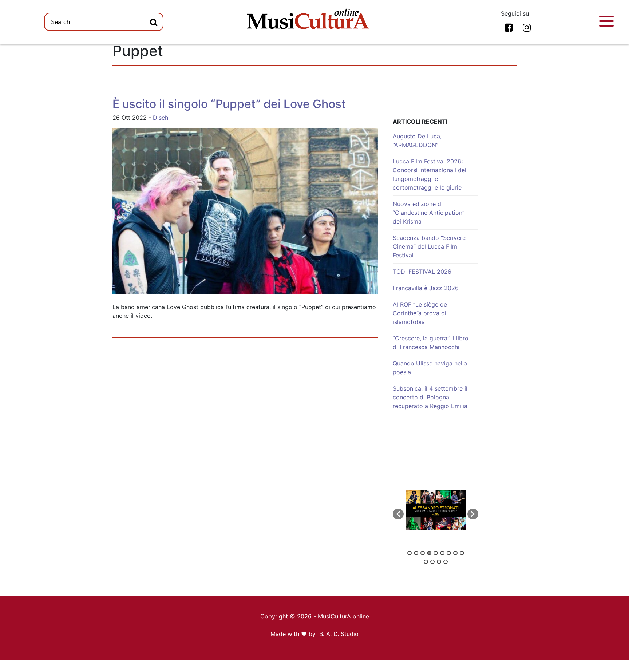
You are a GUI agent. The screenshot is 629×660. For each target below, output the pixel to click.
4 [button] (429, 553)
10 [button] (426, 562)
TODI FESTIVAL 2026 (422, 271)
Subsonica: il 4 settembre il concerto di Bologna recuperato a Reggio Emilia (430, 397)
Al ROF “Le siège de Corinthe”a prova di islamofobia (420, 313)
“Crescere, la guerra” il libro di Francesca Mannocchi (430, 343)
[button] (398, 514)
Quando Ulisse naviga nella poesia (430, 368)
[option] (436, 510)
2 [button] (416, 553)
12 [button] (439, 562)
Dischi (161, 117)
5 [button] (436, 553)
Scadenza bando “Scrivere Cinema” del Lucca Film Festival (429, 246)
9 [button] (462, 553)
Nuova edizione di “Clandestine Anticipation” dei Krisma (428, 212)
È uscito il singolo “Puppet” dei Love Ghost (229, 104)
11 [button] (432, 562)
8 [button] (455, 553)
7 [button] (449, 553)
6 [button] (442, 553)
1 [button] (409, 553)
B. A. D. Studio (339, 633)
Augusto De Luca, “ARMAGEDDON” (417, 141)
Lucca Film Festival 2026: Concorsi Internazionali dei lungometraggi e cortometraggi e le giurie (429, 174)
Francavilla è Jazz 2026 (426, 288)
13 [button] (445, 562)
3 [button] (422, 553)
